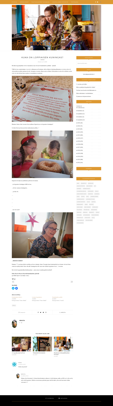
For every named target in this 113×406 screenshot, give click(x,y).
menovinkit (80, 204)
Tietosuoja (74, 2)
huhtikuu (81, 110)
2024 (80, 126)
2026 (80, 106)
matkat (93, 201)
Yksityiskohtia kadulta (39, 353)
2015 (80, 153)
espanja (79, 188)
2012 (80, 162)
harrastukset (86, 188)
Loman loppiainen (37, 297)
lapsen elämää (94, 196)
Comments (22, 312)
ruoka (97, 212)
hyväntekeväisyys (81, 191)
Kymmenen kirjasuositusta (83, 96)
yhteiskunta (80, 222)
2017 (80, 147)
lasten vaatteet (81, 201)
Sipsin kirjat (24, 2)
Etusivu (14, 2)
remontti (91, 212)
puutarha (79, 209)
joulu (13, 305)
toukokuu (81, 107)
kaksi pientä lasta (81, 193)
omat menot (87, 207)
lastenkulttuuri (90, 199)
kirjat (82, 196)
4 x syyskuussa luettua (18, 353)
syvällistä (87, 217)
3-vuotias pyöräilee (81, 84)
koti (87, 196)
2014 (80, 156)
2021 (80, 135)
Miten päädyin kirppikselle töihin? (85, 87)
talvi (93, 217)
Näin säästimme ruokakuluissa (84, 93)
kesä (78, 196)
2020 (80, 138)
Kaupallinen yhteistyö (60, 2)
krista (63, 312)
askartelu (83, 183)
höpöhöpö (90, 191)
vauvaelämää (89, 220)
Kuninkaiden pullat (57, 297)
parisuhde (95, 207)
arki (78, 183)
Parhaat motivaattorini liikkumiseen (86, 90)
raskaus (85, 212)
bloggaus (90, 183)
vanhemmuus (80, 220)
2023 (80, 129)
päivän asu (86, 209)
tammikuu (81, 120)
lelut (88, 201)
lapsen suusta (80, 199)
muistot (91, 204)
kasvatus (90, 193)
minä (86, 204)
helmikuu (81, 116)
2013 (80, 159)
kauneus (97, 193)
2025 (80, 123)
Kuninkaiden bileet (17, 297)
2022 (80, 132)
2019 (80, 141)
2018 (80, 144)
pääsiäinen (94, 209)
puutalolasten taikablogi (41, 2)
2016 (80, 150)
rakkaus (79, 212)
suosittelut (80, 217)
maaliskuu (81, 113)
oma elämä (79, 207)
